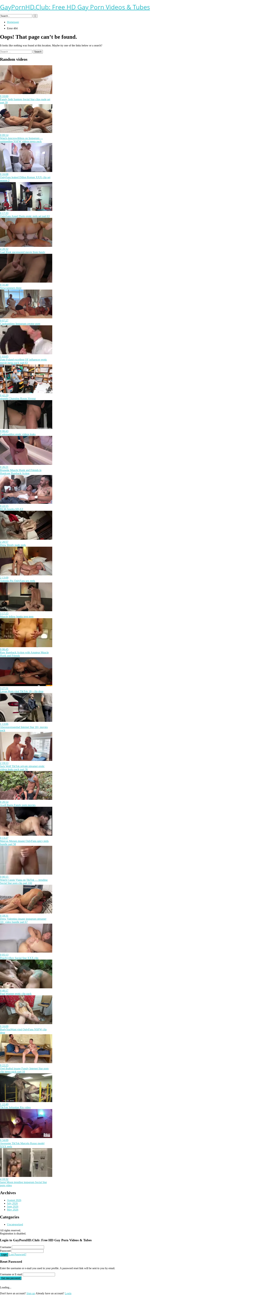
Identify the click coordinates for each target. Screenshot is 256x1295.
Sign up (30, 1293)
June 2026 (12, 1206)
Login (4, 1254)
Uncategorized (15, 1224)
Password (5, 1250)
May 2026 (12, 1209)
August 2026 (14, 1200)
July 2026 (12, 1203)
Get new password (10, 1278)
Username (5, 1247)
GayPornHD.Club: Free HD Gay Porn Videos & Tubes (75, 7)
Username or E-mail (11, 1274)
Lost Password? (17, 1254)
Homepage (13, 22)
